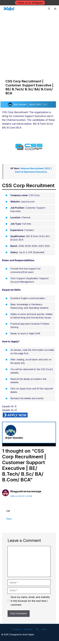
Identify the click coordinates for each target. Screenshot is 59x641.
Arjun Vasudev (14, 437)
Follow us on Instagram (30, 2)
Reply (9, 518)
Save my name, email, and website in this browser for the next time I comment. (30, 601)
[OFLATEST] (9, 8)
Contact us (17, 629)
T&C (37, 629)
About (44, 629)
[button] (49, 8)
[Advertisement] (29, 43)
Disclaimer (28, 629)
